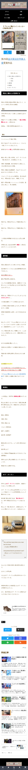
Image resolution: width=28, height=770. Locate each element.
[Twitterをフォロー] (7, 638)
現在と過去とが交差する (15, 76)
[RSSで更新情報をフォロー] (20, 642)
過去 (12, 80)
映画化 (10, 85)
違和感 (10, 83)
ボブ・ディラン (12, 87)
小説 (4, 621)
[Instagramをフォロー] (20, 638)
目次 (12, 73)
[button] (25, 381)
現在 (12, 78)
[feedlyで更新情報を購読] (7, 642)
